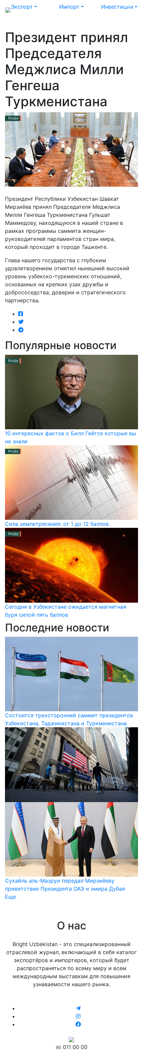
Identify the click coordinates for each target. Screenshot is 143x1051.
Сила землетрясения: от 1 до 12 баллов (57, 523)
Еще (10, 896)
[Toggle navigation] (128, 9)
